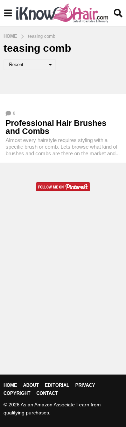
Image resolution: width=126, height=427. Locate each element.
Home (10, 385)
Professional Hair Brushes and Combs (56, 127)
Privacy (85, 385)
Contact (47, 393)
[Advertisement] (63, 294)
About (31, 385)
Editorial (57, 385)
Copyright (17, 393)
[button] (8, 13)
